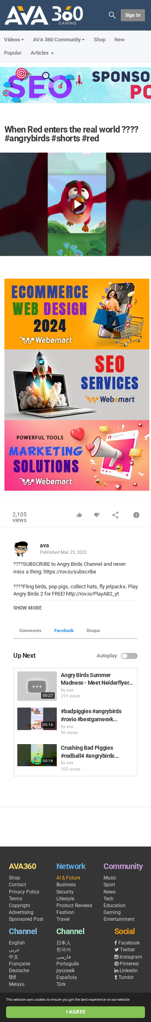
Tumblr (126, 977)
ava (44, 545)
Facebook (64, 630)
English (17, 943)
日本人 (63, 943)
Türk (61, 984)
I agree (75, 1011)
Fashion (65, 912)
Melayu (17, 984)
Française (19, 964)
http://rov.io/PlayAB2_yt (92, 594)
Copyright (19, 905)
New (119, 40)
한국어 (63, 950)
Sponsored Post (26, 919)
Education (114, 905)
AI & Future (68, 878)
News (109, 892)
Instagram (131, 957)
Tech (108, 899)
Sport (109, 884)
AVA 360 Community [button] (57, 40)
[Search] (112, 15)
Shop (99, 40)
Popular (13, 53)
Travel (63, 919)
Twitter (127, 950)
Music (109, 878)
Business (66, 884)
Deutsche (19, 970)
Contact (17, 884)
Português (67, 964)
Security (65, 892)
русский (65, 970)
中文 (14, 957)
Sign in (133, 15)
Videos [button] (12, 40)
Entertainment (118, 919)
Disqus (93, 630)
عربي (14, 950)
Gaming (112, 912)
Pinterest (129, 964)
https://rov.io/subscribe (69, 572)
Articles (40, 53)
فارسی (63, 957)
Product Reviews (74, 905)
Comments (30, 630)
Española (66, 977)
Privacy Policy (24, 892)
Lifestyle (65, 899)
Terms (15, 899)
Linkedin (129, 970)
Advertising (21, 912)
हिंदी (12, 977)
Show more (27, 608)
